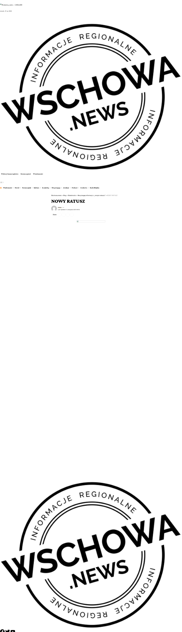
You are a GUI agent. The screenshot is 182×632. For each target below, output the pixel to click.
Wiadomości (7, 188)
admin (60, 207)
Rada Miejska (94, 188)
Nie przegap (56, 188)
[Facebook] (1, 17)
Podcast (74, 188)
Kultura (36, 188)
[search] (91, 181)
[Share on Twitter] (59, 215)
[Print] (72, 215)
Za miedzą (45, 188)
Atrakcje (66, 188)
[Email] (64, 215)
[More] (76, 215)
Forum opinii (26, 188)
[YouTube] (6, 17)
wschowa (83, 188)
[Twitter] (4, 17)
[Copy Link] (68, 215)
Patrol (17, 188)
